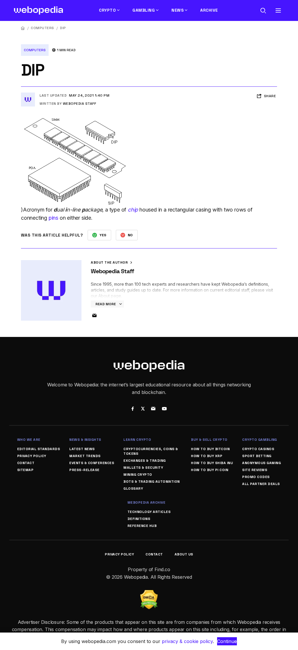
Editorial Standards (38, 449)
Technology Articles (149, 511)
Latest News (82, 449)
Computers (42, 28)
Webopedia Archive (146, 502)
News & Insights (85, 439)
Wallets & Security (143, 467)
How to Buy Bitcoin (210, 449)
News (177, 10)
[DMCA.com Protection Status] (149, 593)
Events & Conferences (91, 463)
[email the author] (94, 315)
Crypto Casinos (258, 449)
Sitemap (25, 470)
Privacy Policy (31, 456)
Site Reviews (254, 470)
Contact (26, 463)
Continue (227, 641)
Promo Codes (256, 477)
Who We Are (28, 439)
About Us (184, 554)
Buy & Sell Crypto (209, 439)
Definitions (138, 518)
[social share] (132, 409)
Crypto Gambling (259, 439)
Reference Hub (142, 525)
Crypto (107, 10)
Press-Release (84, 470)
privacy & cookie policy (187, 641)
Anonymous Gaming (261, 463)
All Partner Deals (261, 484)
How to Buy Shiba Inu (212, 463)
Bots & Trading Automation (151, 481)
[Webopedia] (38, 10)
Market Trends (85, 456)
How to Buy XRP (206, 456)
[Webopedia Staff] (28, 95)
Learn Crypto (137, 439)
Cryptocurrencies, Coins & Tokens (150, 451)
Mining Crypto (137, 474)
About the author (110, 262)
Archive (209, 10)
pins (53, 218)
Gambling (143, 10)
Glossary (133, 488)
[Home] (23, 28)
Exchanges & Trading (144, 460)
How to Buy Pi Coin (209, 470)
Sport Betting (257, 456)
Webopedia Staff (79, 103)
